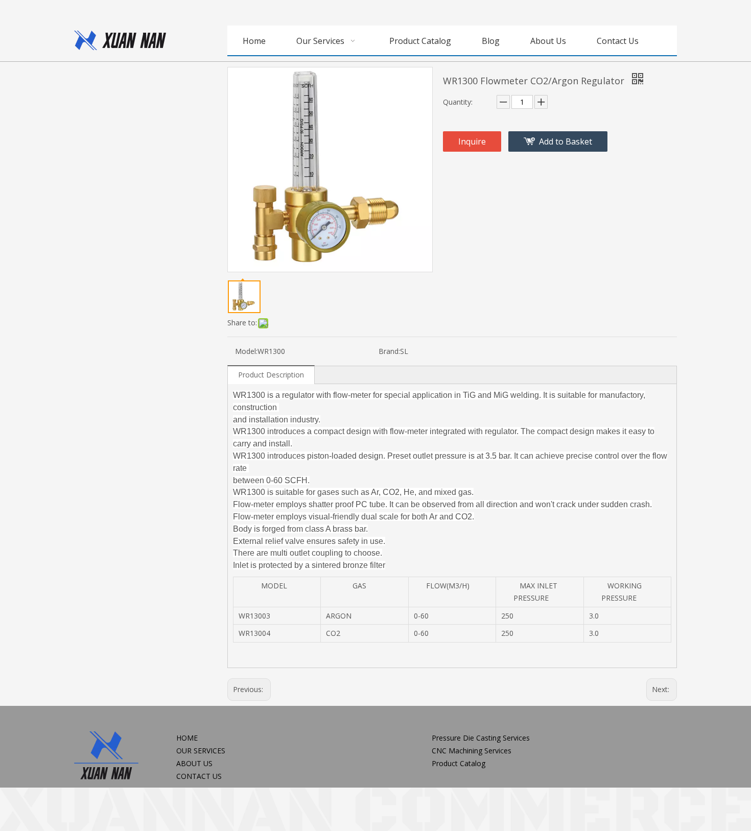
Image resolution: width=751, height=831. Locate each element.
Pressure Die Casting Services (481, 738)
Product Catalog (458, 763)
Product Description (271, 374)
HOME (187, 738)
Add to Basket (565, 141)
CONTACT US (199, 776)
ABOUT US (194, 763)
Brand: (389, 351)
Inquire (472, 141)
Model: (246, 351)
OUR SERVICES (200, 750)
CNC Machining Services (471, 750)
